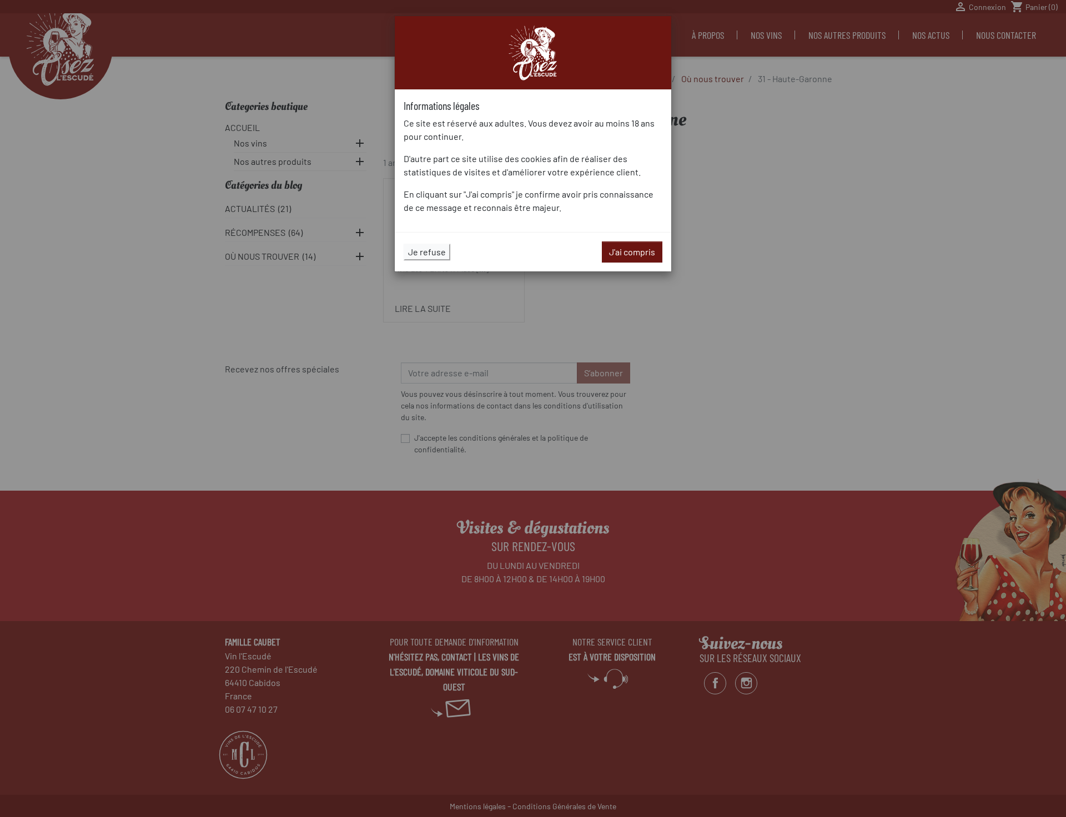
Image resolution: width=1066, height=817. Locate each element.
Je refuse (427, 251)
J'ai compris (632, 251)
